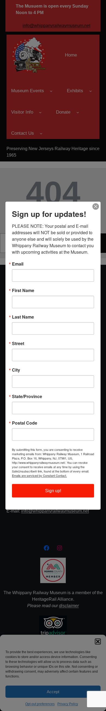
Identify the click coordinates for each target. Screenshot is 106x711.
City (16, 370)
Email (17, 264)
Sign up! (53, 490)
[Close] (95, 206)
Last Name (23, 317)
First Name (23, 290)
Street (18, 343)
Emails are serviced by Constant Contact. (39, 475)
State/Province (27, 396)
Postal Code (24, 423)
